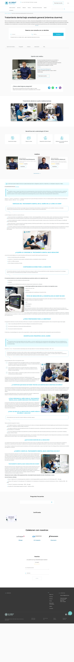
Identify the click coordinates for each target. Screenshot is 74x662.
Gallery (40, 595)
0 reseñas (25, 163)
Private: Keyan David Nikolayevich (27, 159)
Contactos (11, 10)
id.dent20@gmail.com (64, 595)
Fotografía (21, 46)
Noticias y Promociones (37, 7)
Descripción (36, 46)
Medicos (24, 7)
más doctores (36, 173)
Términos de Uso (45, 619)
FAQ (44, 46)
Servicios (19, 7)
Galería (45, 7)
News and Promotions (32, 595)
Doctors (20, 595)
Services (9, 13)
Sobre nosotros (12, 7)
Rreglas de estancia (65, 619)
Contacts (9, 598)
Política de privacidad (33, 619)
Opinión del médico (11, 46)
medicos (28, 46)
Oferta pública (54, 619)
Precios (29, 7)
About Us (9, 595)
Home (6, 13)
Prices (25, 595)
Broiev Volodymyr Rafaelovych (58, 159)
